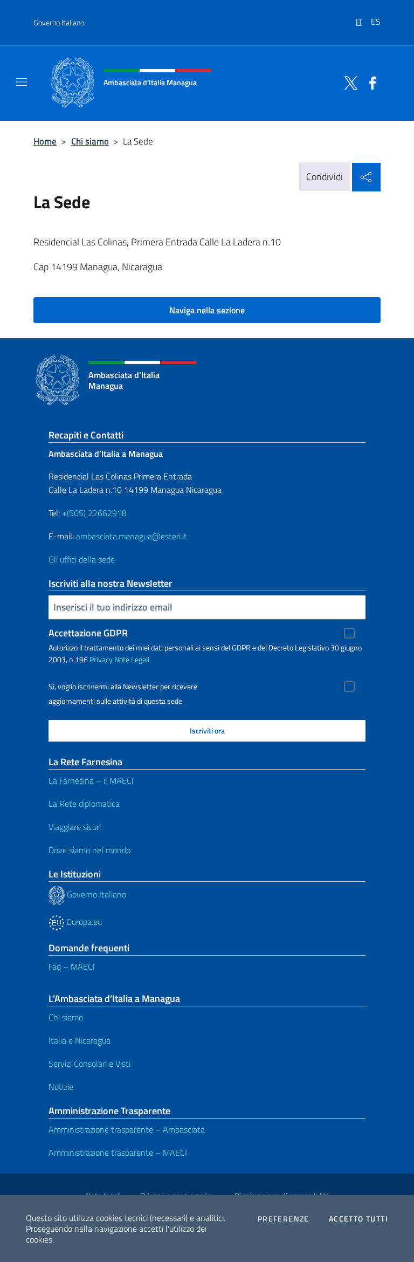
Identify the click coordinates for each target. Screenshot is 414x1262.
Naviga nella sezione (207, 310)
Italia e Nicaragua (80, 1040)
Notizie (61, 1086)
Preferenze (283, 1219)
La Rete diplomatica (84, 803)
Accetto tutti (358, 1219)
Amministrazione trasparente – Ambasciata (127, 1129)
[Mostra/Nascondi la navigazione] (21, 82)
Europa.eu (83, 921)
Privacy (101, 659)
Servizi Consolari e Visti (89, 1063)
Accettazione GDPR (88, 633)
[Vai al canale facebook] (370, 82)
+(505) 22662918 (94, 512)
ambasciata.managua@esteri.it (131, 536)
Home (45, 141)
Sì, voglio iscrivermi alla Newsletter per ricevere (123, 686)
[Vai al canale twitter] (348, 82)
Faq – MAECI (72, 966)
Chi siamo (90, 141)
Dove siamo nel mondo (89, 849)
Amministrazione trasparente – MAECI (118, 1152)
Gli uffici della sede (82, 559)
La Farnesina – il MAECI (91, 780)
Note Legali (131, 659)
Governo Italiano (58, 22)
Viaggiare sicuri (75, 826)
